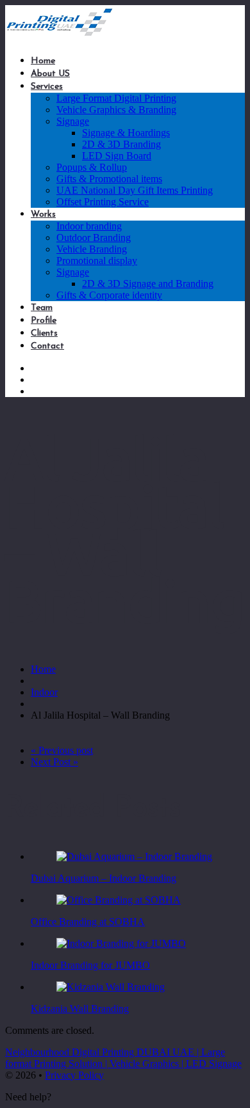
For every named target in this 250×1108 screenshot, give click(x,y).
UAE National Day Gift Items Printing (134, 190)
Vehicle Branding (91, 249)
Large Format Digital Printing (116, 98)
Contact (47, 346)
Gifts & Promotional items (109, 178)
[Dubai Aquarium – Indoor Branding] (134, 856)
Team (42, 308)
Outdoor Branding (93, 237)
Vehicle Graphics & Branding (116, 109)
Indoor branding (89, 226)
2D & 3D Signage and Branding (147, 283)
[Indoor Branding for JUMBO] (121, 943)
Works (43, 214)
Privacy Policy (74, 1075)
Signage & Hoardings (126, 132)
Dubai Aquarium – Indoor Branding (103, 878)
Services (47, 86)
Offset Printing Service (102, 201)
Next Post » (54, 761)
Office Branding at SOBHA (88, 921)
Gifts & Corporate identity (109, 295)
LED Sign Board (116, 155)
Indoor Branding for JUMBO (90, 965)
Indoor (44, 692)
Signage (72, 121)
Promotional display (96, 260)
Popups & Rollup (91, 167)
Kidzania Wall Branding (80, 1008)
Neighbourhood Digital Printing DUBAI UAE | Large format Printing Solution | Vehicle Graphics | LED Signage (123, 1058)
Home (43, 61)
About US (50, 74)
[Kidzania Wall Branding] (110, 986)
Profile (43, 320)
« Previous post (62, 750)
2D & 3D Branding (121, 144)
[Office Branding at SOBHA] (118, 899)
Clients (44, 333)
